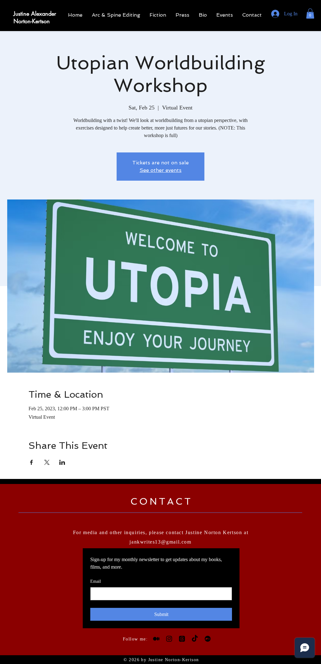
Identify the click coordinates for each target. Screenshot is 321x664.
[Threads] (182, 639)
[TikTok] (195, 639)
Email (95, 581)
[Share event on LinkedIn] (62, 462)
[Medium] (156, 639)
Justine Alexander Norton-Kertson (34, 17)
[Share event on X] (47, 462)
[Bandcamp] (208, 639)
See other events (160, 170)
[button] (310, 13)
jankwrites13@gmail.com (160, 541)
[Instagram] (169, 639)
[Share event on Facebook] (31, 462)
